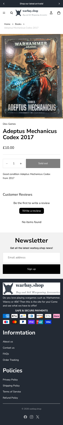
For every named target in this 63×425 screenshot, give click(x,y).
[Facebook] (25, 417)
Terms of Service (12, 391)
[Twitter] (38, 417)
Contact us (9, 347)
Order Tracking (11, 360)
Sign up (31, 269)
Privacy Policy (10, 379)
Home (7, 24)
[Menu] (4, 13)
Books (18, 24)
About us (8, 341)
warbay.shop (35, 408)
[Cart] (59, 13)
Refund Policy (10, 397)
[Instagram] (31, 417)
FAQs (6, 353)
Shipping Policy (11, 385)
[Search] (11, 13)
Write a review (31, 211)
